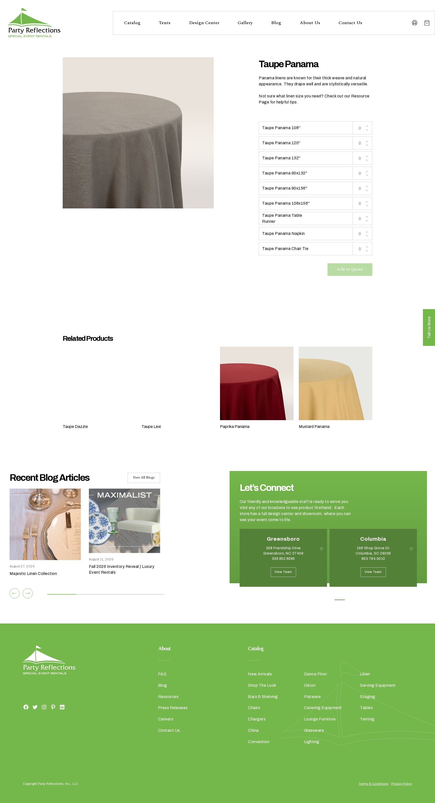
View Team (283, 572)
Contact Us (350, 22)
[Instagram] (44, 707)
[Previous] (15, 593)
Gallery (245, 22)
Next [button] (257, 594)
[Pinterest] (53, 707)
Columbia (373, 539)
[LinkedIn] (62, 707)
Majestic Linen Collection (33, 573)
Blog (276, 22)
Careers (165, 719)
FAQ (162, 674)
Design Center (204, 22)
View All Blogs (144, 477)
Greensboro (283, 539)
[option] (283, 561)
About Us (310, 22)
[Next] (28, 593)
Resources (168, 697)
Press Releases (173, 708)
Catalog (132, 22)
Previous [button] (243, 594)
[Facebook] (26, 707)
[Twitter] (35, 707)
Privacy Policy (401, 784)
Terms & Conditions (373, 784)
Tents (164, 22)
